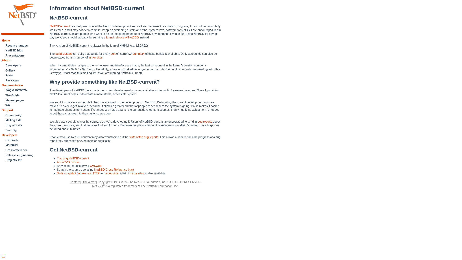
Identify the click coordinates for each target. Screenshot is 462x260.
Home (6, 40)
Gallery (10, 70)
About (6, 60)
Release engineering (19, 155)
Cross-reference (16, 150)
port (113, 53)
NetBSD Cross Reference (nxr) (114, 169)
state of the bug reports (143, 137)
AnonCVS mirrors (68, 162)
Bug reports (13, 125)
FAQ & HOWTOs (16, 90)
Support (7, 110)
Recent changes (16, 45)
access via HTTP (89, 173)
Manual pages (15, 100)
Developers (13, 65)
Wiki (8, 105)
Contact (75, 182)
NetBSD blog (14, 50)
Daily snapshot (66, 173)
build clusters (63, 53)
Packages (12, 80)
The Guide (12, 95)
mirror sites (95, 57)
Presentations (15, 55)
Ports (9, 75)
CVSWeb (11, 140)
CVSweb (95, 165)
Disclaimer (88, 182)
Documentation (12, 85)
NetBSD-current (60, 26)
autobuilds (112, 173)
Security (11, 130)
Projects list (13, 160)
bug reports (205, 121)
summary (139, 53)
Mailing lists (13, 120)
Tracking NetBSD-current (73, 158)
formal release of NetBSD (122, 37)
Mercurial (11, 145)
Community (13, 115)
